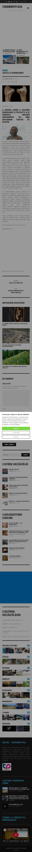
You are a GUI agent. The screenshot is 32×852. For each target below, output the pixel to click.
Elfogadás (16, 428)
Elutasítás (16, 437)
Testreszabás (16, 432)
